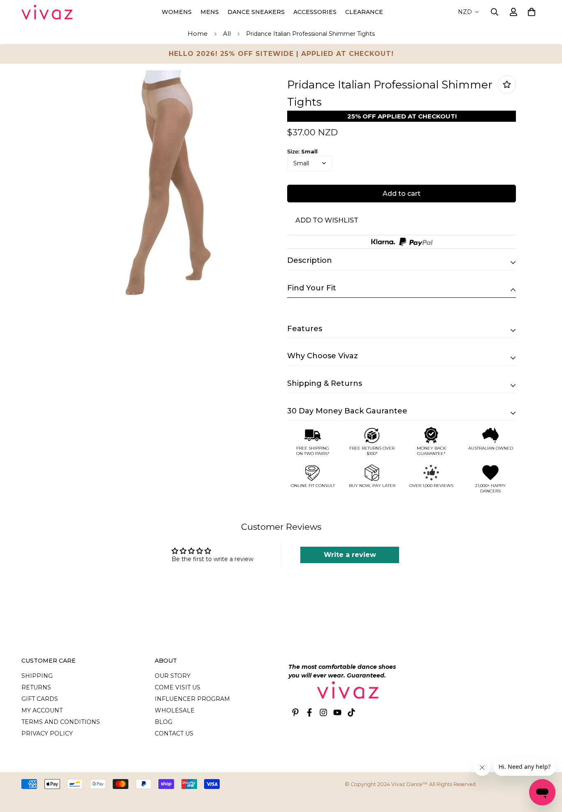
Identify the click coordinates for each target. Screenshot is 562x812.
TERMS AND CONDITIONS (60, 722)
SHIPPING (37, 676)
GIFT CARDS (39, 699)
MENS (209, 12)
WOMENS (177, 12)
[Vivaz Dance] (47, 12)
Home (198, 33)
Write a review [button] (350, 555)
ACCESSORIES (315, 12)
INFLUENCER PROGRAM (192, 699)
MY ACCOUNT (42, 710)
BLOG (163, 722)
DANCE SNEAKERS (256, 12)
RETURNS (36, 687)
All (227, 33)
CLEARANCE (364, 12)
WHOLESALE (175, 710)
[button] (530, 12)
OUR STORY (172, 676)
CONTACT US (174, 733)
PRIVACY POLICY (47, 733)
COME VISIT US (177, 687)
